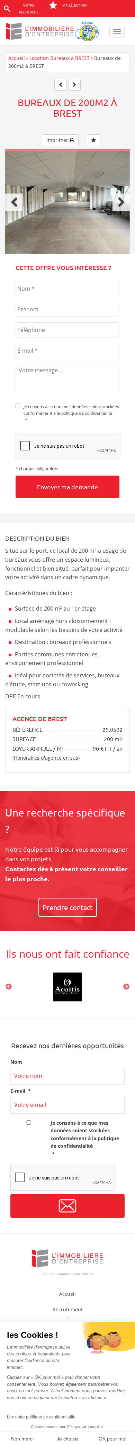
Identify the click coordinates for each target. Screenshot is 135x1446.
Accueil (16, 58)
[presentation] (68, 446)
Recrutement (68, 1309)
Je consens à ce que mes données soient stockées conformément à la (71, 413)
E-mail (20, 1091)
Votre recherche (28, 8)
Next (126, 987)
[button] (13, 202)
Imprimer (58, 140)
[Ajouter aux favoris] (93, 140)
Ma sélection (74, 5)
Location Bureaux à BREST (59, 58)
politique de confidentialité (86, 413)
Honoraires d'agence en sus (46, 758)
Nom (16, 1062)
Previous (8, 987)
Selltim (87, 1273)
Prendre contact (68, 907)
